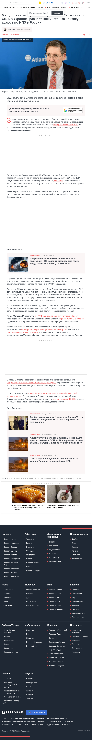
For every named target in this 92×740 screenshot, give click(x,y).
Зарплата (30, 539)
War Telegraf (35, 255)
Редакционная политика (57, 718)
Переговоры (8, 640)
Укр (88, 3)
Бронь (28, 634)
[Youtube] (73, 2)
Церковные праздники (76, 631)
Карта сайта (23, 724)
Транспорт (53, 546)
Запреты (75, 644)
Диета (28, 598)
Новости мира (35, 434)
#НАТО (17, 478)
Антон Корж (11, 29)
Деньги (52, 542)
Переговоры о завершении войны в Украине (23, 7)
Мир (49, 584)
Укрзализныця (55, 561)
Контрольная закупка (56, 7)
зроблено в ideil (84, 731)
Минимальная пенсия (12, 697)
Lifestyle (74, 584)
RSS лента (66, 724)
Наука (5, 584)
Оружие (6, 644)
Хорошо (57, 13)
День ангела (77, 648)
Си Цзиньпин (54, 638)
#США (9, 478)
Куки (45, 13)
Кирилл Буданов (56, 650)
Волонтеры (8, 648)
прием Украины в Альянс (72, 319)
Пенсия (6, 673)
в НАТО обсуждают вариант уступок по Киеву (56, 316)
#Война (30, 478)
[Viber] (66, 3)
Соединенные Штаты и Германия (22, 332)
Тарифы (52, 554)
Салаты (29, 694)
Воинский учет (32, 646)
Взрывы (6, 636)
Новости (6, 534)
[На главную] (46, 3)
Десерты (30, 690)
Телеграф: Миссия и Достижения (45, 724)
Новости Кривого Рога (10, 564)
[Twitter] (76, 2)
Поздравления (78, 617)
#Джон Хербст (59, 478)
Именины (76, 652)
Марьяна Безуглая (57, 662)
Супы (28, 686)
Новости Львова (10, 555)
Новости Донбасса (11, 569)
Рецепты (29, 673)
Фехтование (77, 559)
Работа (29, 543)
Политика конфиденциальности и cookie (27, 718)
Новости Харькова (11, 543)
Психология (31, 601)
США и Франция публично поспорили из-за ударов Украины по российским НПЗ (54, 459)
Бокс (74, 543)
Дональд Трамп (55, 634)
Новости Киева (9, 539)
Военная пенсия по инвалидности (11, 692)
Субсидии (30, 551)
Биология (7, 598)
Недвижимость (55, 550)
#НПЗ (23, 478)
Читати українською (11, 34)
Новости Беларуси (57, 609)
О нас (4, 718)
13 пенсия (7, 679)
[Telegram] (69, 2)
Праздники (76, 625)
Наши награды (55, 721)
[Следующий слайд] (90, 7)
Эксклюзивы (76, 7)
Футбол (75, 539)
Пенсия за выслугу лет (11, 702)
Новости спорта (79, 534)
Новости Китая (55, 605)
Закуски (29, 698)
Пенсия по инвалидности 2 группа (10, 685)
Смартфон (7, 605)
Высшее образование (35, 563)
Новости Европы (56, 590)
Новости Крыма (10, 573)
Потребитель (77, 594)
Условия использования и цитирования (18, 721)
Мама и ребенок (33, 590)
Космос (6, 594)
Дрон (5, 601)
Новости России (55, 598)
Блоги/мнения (35, 414)
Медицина (30, 555)
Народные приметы (80, 636)
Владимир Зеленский (58, 630)
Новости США (55, 594)
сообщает (58, 181)
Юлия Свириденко (56, 666)
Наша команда (8, 724)
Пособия (30, 567)
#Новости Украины (43, 478)
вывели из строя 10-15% (64, 399)
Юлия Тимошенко (56, 658)
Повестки (30, 630)
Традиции (76, 640)
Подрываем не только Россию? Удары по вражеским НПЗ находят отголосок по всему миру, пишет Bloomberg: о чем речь (54, 261)
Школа (29, 559)
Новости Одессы (10, 551)
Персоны (52, 625)
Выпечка (29, 679)
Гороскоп (75, 590)
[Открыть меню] (3, 3)
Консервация (31, 683)
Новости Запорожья (11, 559)
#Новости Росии (73, 478)
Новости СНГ (54, 601)
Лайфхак (75, 609)
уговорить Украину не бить (65, 125)
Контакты (69, 721)
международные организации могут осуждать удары (31, 383)
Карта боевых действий (9, 631)
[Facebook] (62, 2)
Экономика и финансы (54, 535)
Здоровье (30, 584)
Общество (30, 534)
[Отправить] (28, 2)
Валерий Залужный (57, 646)
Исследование (32, 605)
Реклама (41, 721)
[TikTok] (83, 2)
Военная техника (10, 652)
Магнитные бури (78, 613)
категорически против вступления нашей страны (44, 329)
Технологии (8, 590)
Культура (75, 605)
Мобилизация (32, 625)
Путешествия (77, 601)
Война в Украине (11, 625)
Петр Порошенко (56, 654)
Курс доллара (54, 557)
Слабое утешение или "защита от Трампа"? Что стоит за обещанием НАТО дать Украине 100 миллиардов (56, 419)
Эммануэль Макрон (57, 642)
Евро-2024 (76, 555)
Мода (74, 598)
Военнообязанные (34, 642)
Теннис (75, 547)
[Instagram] (79, 2)
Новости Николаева (11, 577)
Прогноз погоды (33, 571)
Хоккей (75, 551)
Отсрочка (30, 638)
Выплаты (30, 547)
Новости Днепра (10, 547)
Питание (29, 594)
